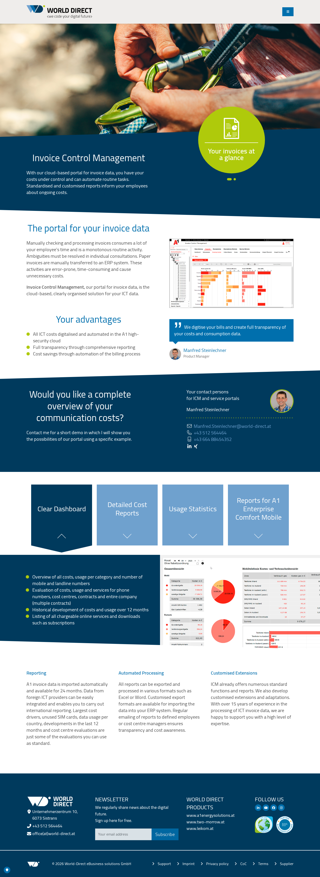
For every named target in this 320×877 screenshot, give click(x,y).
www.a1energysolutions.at (210, 815)
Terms (263, 863)
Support (164, 863)
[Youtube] (266, 807)
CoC (243, 863)
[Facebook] (273, 807)
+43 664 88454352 (213, 439)
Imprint (188, 863)
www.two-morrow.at (205, 822)
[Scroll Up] (307, 871)
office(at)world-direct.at (53, 833)
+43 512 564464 (210, 432)
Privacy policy (217, 863)
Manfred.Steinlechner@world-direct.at (232, 426)
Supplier (287, 863)
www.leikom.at (199, 828)
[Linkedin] (258, 807)
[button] (228, 179)
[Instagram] (281, 807)
